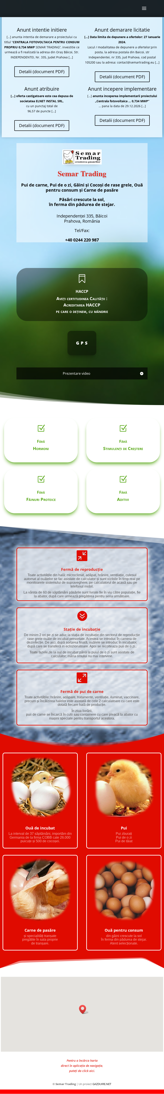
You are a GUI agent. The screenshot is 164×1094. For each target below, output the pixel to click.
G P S (82, 343)
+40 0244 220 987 (82, 240)
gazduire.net (101, 1084)
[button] (84, 1009)
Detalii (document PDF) (41, 71)
